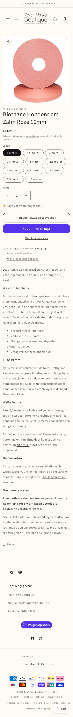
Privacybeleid (55, 696)
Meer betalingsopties (36, 238)
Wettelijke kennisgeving (38, 708)
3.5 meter (56, 161)
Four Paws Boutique (34, 692)
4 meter (12, 170)
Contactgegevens (61, 702)
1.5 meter (33, 153)
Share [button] (10, 544)
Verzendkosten (32, 136)
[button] (8, 18)
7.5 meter (13, 179)
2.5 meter (13, 161)
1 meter (12, 153)
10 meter (35, 179)
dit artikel (23, 445)
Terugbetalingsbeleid (33, 696)
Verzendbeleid (41, 702)
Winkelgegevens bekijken (23, 258)
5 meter (55, 170)
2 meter (54, 153)
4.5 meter (33, 170)
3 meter (35, 161)
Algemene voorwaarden (19, 702)
